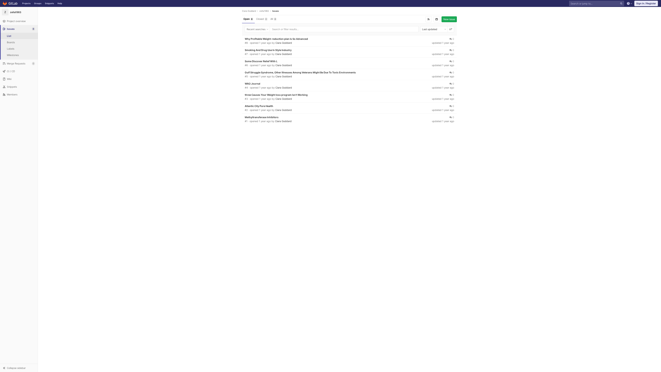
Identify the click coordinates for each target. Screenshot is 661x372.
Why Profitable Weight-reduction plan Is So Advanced (276, 38)
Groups (37, 3)
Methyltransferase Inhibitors (262, 117)
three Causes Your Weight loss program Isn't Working (276, 94)
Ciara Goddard (249, 11)
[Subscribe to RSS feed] (428, 19)
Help (59, 3)
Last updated (429, 29)
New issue (449, 19)
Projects (26, 3)
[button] (19, 368)
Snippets (49, 3)
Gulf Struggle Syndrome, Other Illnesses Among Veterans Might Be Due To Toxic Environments (300, 72)
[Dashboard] (10, 3)
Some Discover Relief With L (261, 61)
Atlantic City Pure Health (259, 106)
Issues (275, 11)
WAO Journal (252, 83)
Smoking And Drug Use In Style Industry (268, 50)
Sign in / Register (646, 3)
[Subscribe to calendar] (436, 19)
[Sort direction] (451, 29)
